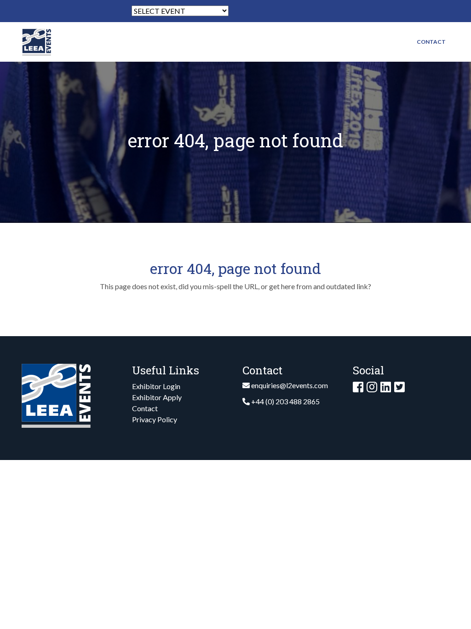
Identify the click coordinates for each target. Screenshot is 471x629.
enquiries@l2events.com (289, 385)
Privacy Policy (154, 419)
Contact (431, 41)
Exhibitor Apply (157, 397)
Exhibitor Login (156, 386)
